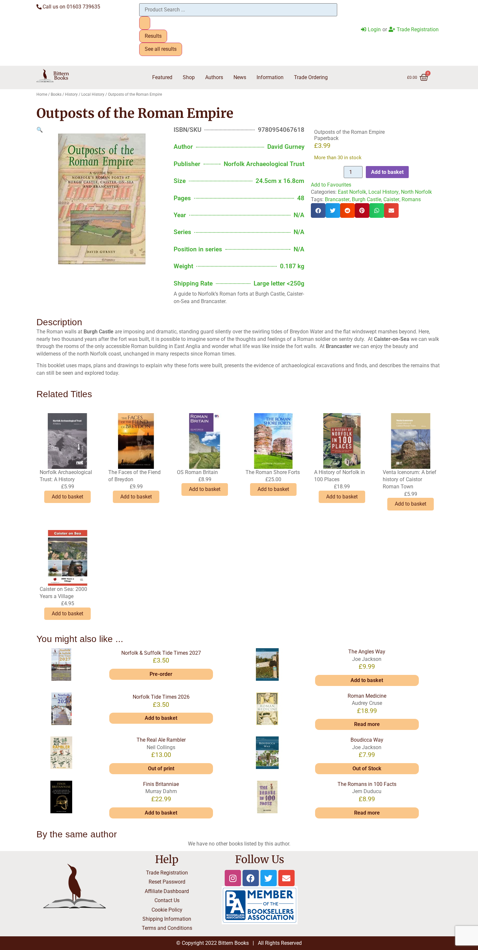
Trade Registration (167, 873)
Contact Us (166, 900)
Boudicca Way (367, 740)
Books (56, 94)
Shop (189, 77)
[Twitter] (268, 878)
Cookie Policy (167, 910)
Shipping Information (166, 919)
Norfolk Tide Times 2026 (161, 697)
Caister (391, 199)
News (239, 77)
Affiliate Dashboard (167, 891)
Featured (162, 77)
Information (270, 77)
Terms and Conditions (167, 928)
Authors (214, 77)
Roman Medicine (367, 696)
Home (41, 94)
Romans (411, 199)
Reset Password (167, 882)
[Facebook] (251, 878)
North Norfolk (416, 192)
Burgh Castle (366, 199)
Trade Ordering (311, 77)
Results (153, 36)
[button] (39, 130)
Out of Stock (366, 768)
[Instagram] (233, 878)
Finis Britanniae (161, 784)
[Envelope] (286, 878)
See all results (161, 49)
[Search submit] (144, 22)
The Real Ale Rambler (161, 740)
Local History (92, 94)
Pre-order (161, 674)
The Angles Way (366, 652)
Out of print (161, 768)
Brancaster (337, 199)
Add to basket (387, 172)
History (71, 94)
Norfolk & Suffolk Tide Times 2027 (161, 653)
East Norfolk (352, 192)
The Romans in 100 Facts (367, 784)
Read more (367, 724)
